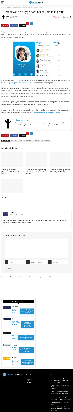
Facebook (29, 379)
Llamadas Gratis (45, 140)
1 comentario (67, 17)
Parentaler (15, 306)
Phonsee (14, 345)
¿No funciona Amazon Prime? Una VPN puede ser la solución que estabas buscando (60, 380)
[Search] (70, 2)
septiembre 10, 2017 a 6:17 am (18, 214)
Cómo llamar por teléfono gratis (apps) (46, 112)
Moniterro (15, 332)
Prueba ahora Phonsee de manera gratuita (26, 350)
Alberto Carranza (12, 16)
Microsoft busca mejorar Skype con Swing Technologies (60, 170)
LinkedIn (28, 382)
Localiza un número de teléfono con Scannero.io (27, 324)
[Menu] (2, 2)
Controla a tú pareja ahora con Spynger (27, 362)
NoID (12, 212)
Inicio (3, 7)
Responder (66, 212)
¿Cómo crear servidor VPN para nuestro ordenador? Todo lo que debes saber (59, 393)
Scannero (14, 319)
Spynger (14, 357)
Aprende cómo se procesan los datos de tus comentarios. (47, 277)
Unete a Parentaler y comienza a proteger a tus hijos (27, 311)
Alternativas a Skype (16, 140)
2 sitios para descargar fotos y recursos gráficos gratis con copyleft (36, 171)
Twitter (28, 381)
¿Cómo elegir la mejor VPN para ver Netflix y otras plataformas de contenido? (61, 387)
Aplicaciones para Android (31, 140)
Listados (8, 7)
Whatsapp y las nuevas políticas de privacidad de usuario (10, 171)
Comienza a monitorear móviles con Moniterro (26, 337)
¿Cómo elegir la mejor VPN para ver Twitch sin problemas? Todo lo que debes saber (61, 408)
